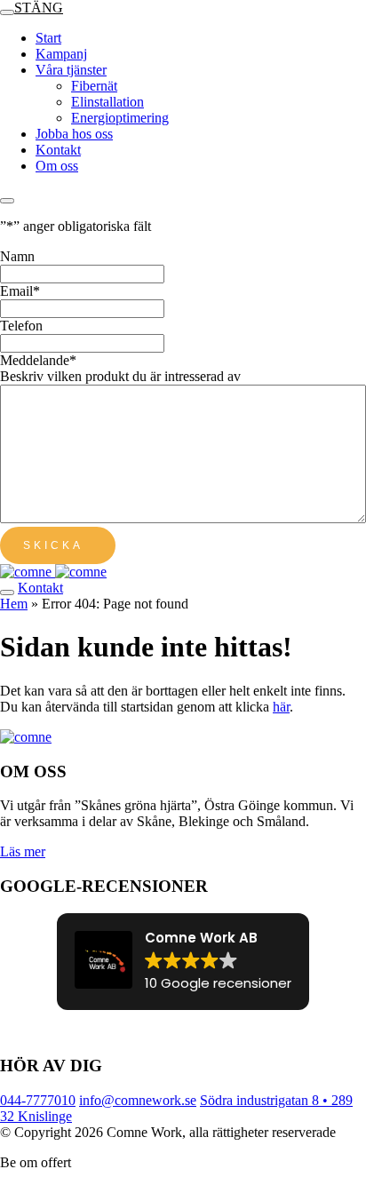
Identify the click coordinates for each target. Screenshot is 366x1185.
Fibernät (94, 85)
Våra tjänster (71, 69)
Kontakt (58, 149)
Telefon (21, 325)
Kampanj (61, 53)
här (281, 706)
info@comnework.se (137, 1100)
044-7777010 (38, 1100)
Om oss (57, 165)
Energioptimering (120, 117)
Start (48, 37)
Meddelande (38, 360)
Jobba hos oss (74, 133)
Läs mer (22, 851)
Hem (14, 603)
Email (20, 290)
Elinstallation (107, 101)
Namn (17, 256)
